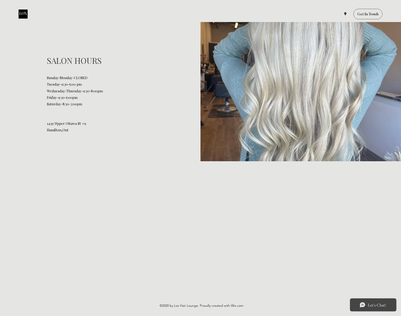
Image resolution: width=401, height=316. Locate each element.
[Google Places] (345, 14)
